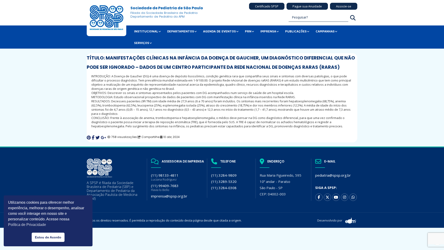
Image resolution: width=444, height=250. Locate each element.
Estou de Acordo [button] (48, 237)
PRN (248, 31)
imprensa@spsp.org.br (169, 196)
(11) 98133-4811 (165, 177)
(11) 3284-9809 (224, 175)
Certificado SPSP (266, 6)
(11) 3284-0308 (224, 187)
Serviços (141, 43)
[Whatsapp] (353, 197)
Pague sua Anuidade (307, 6)
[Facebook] (319, 197)
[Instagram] (344, 197)
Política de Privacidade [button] (27, 225)
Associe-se (343, 6)
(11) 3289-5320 (224, 181)
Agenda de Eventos (219, 31)
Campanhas (325, 31)
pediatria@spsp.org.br (333, 175)
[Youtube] (336, 197)
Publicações (296, 31)
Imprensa (268, 31)
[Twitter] (327, 197)
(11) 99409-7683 (165, 187)
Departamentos (180, 31)
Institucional (146, 31)
